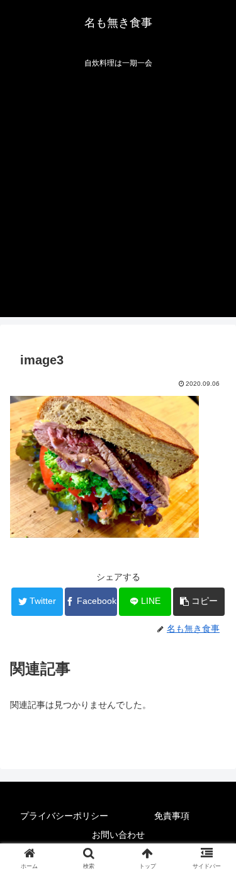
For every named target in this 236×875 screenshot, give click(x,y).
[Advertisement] (118, 199)
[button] (199, 602)
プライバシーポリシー (64, 816)
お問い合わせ (118, 835)
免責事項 (171, 816)
